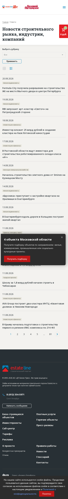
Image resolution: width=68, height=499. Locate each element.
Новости (41, 451)
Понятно (46, 494)
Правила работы (46, 445)
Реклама (7, 439)
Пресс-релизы (44, 425)
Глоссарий (42, 456)
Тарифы (7, 433)
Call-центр (8, 428)
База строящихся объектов (12, 416)
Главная (5, 22)
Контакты (42, 462)
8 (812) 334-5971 (15, 394)
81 (50, 334)
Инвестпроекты (12, 422)
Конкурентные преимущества (13, 451)
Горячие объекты (47, 419)
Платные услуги (46, 414)
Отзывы (5, 455)
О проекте (8, 445)
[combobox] (34, 55)
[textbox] (34, 55)
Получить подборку (17, 259)
